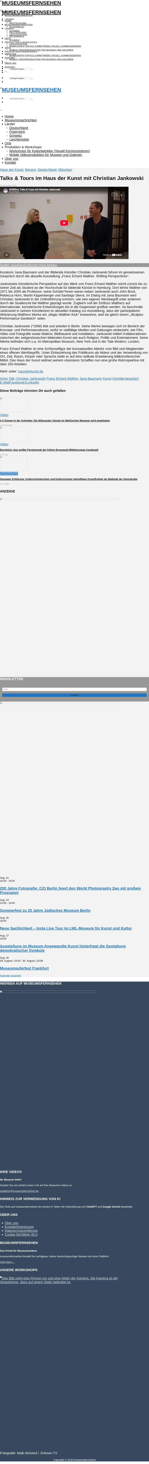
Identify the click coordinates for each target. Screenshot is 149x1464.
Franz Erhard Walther (62, 378)
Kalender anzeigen (10, 975)
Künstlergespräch (125, 378)
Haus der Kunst (11, 170)
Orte (8, 38)
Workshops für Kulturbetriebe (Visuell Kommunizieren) (45, 46)
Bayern (30, 170)
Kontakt (10, 67)
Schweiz (14, 40)
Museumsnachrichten (19, 15)
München (65, 170)
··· (6, 71)
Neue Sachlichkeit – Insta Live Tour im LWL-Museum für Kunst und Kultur (66, 928)
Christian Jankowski (30, 378)
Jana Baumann (90, 378)
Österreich (16, 27)
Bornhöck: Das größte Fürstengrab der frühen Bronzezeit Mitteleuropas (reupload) (49, 449)
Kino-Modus (47, 265)
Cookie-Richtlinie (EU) (21, 1234)
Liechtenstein (18, 44)
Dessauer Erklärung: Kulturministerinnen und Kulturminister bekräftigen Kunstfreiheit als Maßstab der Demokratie (68, 479)
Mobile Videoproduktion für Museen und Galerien (41, 50)
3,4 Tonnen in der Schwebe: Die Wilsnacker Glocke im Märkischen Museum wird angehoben (55, 420)
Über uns (10, 63)
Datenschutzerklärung (21, 1231)
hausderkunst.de (30, 371)
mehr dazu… (7, 1262)
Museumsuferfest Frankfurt (24, 968)
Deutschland (17, 32)
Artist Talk (7, 378)
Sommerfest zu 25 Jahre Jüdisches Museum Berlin (45, 910)
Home (8, 21)
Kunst (107, 378)
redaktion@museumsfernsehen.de (19, 1191)
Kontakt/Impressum (19, 1227)
